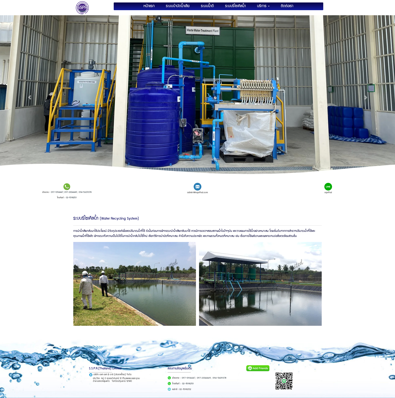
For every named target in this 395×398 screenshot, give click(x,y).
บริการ (262, 6)
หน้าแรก (149, 6)
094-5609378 (85, 192)
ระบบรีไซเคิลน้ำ (235, 6)
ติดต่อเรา (287, 6)
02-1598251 (71, 198)
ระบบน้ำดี (207, 6)
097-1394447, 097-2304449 (64, 192)
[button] (29, 97)
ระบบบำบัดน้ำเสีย (178, 6)
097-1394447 (188, 378)
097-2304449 (204, 378)
